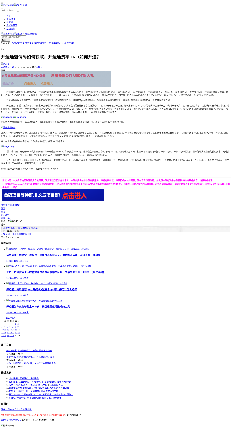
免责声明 (27, 409)
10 (2, 330)
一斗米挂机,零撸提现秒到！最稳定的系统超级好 (29, 350)
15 (16, 330)
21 (13, 333)
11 (5, 330)
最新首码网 (11, 25)
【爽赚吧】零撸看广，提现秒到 (24, 378)
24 (2, 335)
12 (8, 330)
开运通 (4, 205)
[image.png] (7, 117)
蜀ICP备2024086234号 (11, 420)
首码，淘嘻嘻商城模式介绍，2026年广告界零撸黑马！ (32, 363)
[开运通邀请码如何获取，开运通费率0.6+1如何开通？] (8, 127)
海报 (3, 212)
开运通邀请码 (13, 205)
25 (5, 335)
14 (13, 330)
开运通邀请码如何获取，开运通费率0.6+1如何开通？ (50, 43)
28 (13, 335)
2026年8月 (10, 318)
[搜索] (2, 8)
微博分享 (5, 218)
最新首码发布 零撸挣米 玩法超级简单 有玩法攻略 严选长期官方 (39, 388)
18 (5, 333)
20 (10, 333)
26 (8, 335)
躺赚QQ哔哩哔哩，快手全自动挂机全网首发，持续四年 (35, 398)
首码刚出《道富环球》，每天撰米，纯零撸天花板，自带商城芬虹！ (40, 382)
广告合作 (18, 409)
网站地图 (5, 409)
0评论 (39, 67)
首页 (8, 16)
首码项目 (10, 19)
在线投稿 (10, 29)
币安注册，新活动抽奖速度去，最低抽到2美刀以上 (30, 357)
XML (12, 409)
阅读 (3, 208)
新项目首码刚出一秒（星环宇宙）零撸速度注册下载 (33, 391)
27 (10, 335)
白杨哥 (7, 67)
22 (16, 333)
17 (2, 333)
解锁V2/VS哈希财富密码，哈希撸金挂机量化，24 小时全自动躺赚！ (41, 394)
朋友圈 (9, 22)
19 (8, 333)
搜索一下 (5, 40)
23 (19, 333)
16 (19, 330)
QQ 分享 (5, 215)
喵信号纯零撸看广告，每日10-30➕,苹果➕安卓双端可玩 (36, 385)
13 (10, 330)
